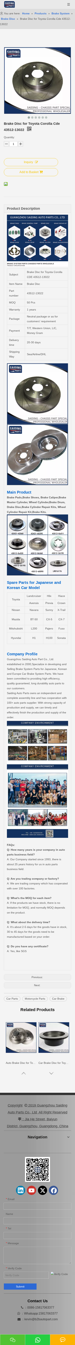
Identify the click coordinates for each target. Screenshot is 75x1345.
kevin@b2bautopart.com (41, 1319)
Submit (20, 1286)
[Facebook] (53, 1190)
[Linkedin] (20, 1190)
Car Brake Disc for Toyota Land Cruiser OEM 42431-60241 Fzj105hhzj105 (53, 1062)
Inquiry (28, 162)
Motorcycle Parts (35, 998)
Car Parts (12, 998)
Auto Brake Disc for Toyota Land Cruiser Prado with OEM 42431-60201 (21, 1062)
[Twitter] (42, 1190)
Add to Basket (28, 172)
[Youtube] (31, 1190)
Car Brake (58, 998)
